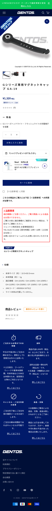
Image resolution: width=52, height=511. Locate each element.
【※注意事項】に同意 (15, 191)
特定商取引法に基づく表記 (14, 473)
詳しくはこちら (13, 388)
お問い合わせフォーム (12, 236)
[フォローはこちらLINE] (31, 490)
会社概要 (6, 477)
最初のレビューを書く (35, 309)
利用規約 (6, 464)
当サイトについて (10, 460)
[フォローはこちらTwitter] (11, 490)
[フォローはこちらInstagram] (18, 490)
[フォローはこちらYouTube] (24, 490)
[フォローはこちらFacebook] (4, 490)
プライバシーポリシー (12, 469)
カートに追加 (26, 183)
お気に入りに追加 (15, 143)
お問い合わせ (8, 482)
